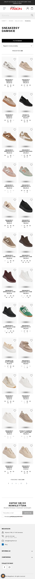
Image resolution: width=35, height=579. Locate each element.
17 (21, 483)
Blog (6, 544)
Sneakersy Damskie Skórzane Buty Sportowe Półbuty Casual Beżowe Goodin (9, 396)
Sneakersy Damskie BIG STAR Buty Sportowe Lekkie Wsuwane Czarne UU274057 (9, 326)
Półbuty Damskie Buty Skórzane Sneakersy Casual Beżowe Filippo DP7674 (25, 431)
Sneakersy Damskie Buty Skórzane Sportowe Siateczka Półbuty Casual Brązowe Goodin (9, 150)
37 (8, 85)
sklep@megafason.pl (11, 540)
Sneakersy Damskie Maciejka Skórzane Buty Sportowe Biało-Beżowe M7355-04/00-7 (25, 150)
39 (13, 85)
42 (28, 262)
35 (5, 436)
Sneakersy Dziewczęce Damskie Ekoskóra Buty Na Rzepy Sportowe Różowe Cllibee (26, 361)
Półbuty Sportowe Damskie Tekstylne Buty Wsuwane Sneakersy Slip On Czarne (26, 115)
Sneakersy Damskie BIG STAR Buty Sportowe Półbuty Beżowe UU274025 (9, 256)
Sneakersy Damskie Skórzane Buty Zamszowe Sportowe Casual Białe (9, 80)
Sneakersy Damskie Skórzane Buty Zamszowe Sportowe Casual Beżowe (25, 80)
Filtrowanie (17, 40)
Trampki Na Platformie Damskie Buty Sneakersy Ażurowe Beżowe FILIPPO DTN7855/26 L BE (9, 361)
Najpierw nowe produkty (10, 46)
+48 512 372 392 (9, 536)
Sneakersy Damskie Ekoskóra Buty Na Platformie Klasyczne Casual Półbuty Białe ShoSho (9, 431)
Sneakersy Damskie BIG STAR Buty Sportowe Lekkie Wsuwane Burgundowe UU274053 (9, 291)
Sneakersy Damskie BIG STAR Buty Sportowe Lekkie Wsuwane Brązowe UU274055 (26, 256)
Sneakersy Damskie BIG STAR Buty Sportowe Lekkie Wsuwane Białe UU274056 (26, 291)
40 (8, 86)
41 (10, 86)
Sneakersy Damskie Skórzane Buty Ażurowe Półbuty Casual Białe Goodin (26, 396)
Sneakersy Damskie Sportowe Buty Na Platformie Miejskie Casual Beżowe (9, 221)
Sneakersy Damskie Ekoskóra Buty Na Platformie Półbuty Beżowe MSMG (9, 466)
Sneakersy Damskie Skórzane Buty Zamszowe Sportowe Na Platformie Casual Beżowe (9, 115)
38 (10, 85)
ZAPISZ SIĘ (27, 513)
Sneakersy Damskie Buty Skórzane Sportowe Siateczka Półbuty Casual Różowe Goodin (9, 185)
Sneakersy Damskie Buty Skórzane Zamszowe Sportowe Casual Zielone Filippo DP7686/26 (25, 326)
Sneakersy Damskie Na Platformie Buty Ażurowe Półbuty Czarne (26, 221)
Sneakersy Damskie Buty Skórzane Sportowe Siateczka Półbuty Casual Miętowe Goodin (26, 185)
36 (5, 85)
